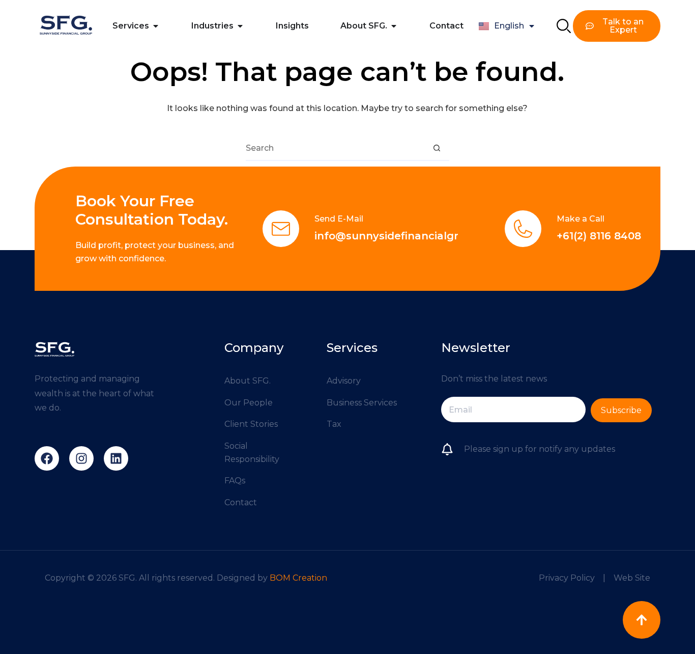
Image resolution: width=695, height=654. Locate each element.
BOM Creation (298, 578)
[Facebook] (47, 458)
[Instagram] (81, 458)
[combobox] (335, 147)
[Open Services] (156, 26)
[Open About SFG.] (394, 26)
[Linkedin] (116, 458)
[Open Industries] (240, 26)
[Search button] (437, 147)
